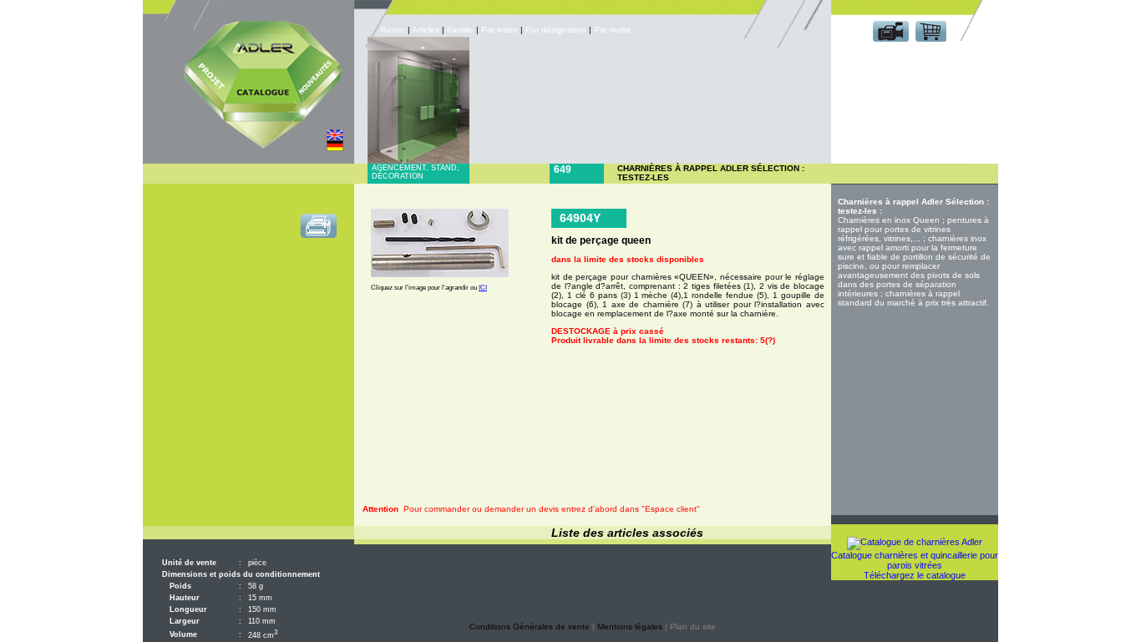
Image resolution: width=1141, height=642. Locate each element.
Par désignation (555, 29)
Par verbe (614, 29)
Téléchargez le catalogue (915, 575)
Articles (425, 29)
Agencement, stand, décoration (415, 172)
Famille (461, 29)
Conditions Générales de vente (529, 626)
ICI (483, 287)
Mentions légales (629, 626)
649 (562, 169)
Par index (499, 29)
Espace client (911, 57)
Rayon (394, 29)
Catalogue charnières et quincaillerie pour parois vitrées (914, 560)
